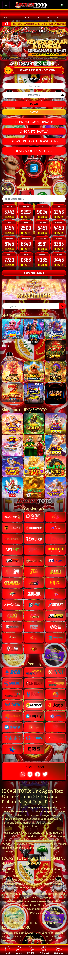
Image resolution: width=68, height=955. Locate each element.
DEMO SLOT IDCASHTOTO (34, 151)
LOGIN (34, 103)
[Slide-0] (19, 57)
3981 (42, 243)
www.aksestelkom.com (38, 70)
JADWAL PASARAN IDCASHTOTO (34, 141)
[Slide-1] (25, 57)
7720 (9, 259)
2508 (26, 228)
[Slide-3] (36, 57)
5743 (9, 211)
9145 (9, 243)
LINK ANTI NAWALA (34, 131)
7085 (42, 259)
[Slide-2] (31, 57)
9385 (59, 243)
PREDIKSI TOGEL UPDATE (34, 122)
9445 (58, 259)
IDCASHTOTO (10, 909)
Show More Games (34, 451)
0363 (26, 259)
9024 (42, 211)
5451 (42, 228)
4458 (58, 228)
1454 (9, 228)
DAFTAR (34, 112)
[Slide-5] (48, 57)
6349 (26, 243)
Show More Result (34, 272)
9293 (26, 211)
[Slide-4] (42, 57)
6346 (58, 211)
